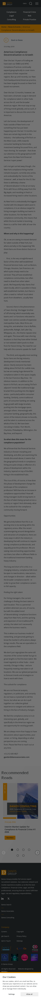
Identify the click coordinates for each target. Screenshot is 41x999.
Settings (12, 994)
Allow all (29, 994)
